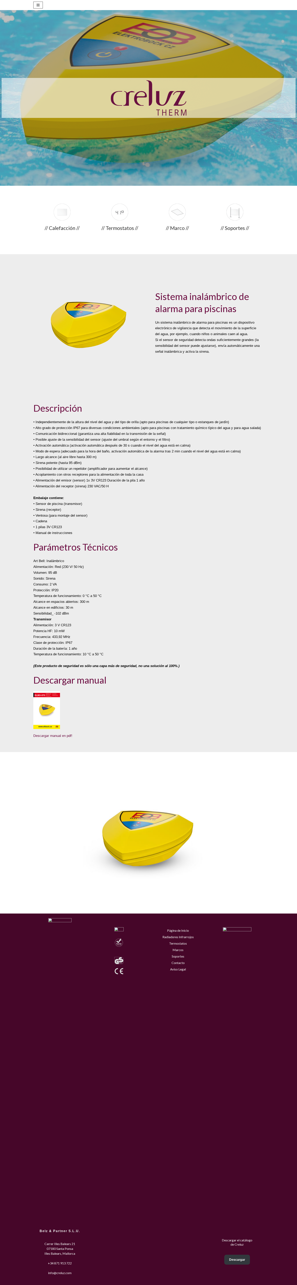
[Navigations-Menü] (38, 5)
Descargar (237, 1259)
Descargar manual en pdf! (52, 736)
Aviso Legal (178, 969)
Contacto (178, 963)
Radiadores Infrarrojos (178, 937)
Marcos (178, 950)
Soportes (178, 956)
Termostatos (178, 943)
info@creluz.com (60, 1273)
